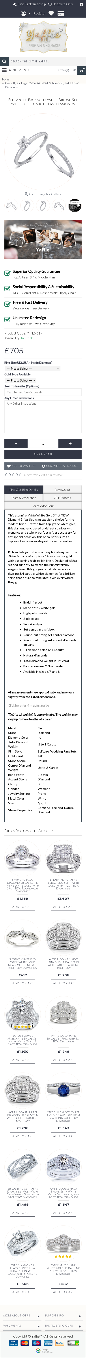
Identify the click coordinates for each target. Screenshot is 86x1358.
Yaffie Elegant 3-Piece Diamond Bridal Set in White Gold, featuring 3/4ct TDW (63, 964)
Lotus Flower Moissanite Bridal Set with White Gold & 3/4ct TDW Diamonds (22, 1040)
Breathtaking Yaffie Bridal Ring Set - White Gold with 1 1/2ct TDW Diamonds (63, 884)
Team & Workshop (23, 498)
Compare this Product (62, 466)
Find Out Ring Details (23, 489)
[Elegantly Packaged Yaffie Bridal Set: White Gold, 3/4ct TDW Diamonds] (43, 151)
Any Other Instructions (19, 398)
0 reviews (31, 475)
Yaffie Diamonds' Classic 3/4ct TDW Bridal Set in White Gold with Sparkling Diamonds (22, 1271)
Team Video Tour (43, 506)
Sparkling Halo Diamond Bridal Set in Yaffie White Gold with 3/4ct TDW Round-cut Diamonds (22, 885)
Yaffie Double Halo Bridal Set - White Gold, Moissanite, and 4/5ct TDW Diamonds (63, 1193)
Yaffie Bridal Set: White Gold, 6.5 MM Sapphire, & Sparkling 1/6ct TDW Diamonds (63, 1117)
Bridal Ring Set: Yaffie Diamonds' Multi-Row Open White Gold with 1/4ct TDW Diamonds (23, 1193)
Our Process (62, 498)
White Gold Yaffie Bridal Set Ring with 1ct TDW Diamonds (63, 1038)
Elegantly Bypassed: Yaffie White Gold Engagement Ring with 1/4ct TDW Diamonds (23, 964)
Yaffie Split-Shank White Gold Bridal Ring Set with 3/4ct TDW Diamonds (63, 1270)
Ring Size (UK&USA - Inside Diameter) (28, 362)
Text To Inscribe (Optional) (21, 386)
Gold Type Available (17, 374)
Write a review (51, 475)
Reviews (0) (62, 489)
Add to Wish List (24, 466)
